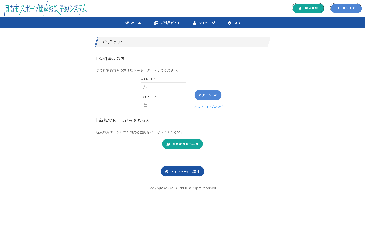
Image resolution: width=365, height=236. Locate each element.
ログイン (348, 8)
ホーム (136, 22)
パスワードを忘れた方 (209, 107)
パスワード (148, 97)
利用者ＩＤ (148, 79)
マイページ (206, 22)
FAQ (236, 22)
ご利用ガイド (170, 22)
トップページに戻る (185, 171)
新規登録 (311, 8)
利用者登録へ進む (186, 144)
